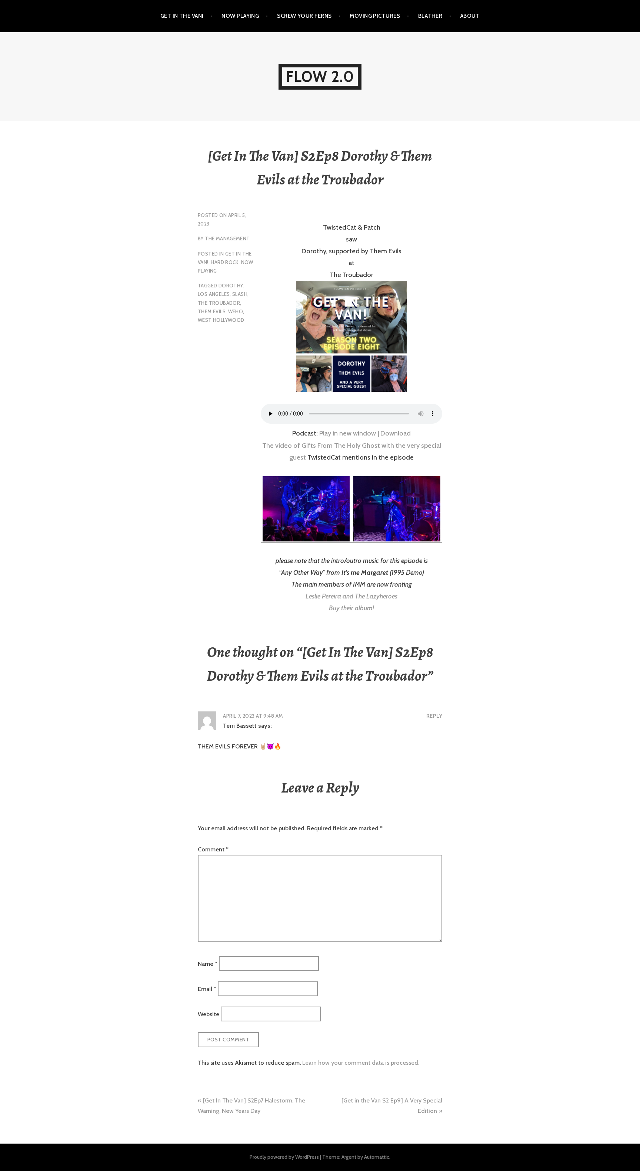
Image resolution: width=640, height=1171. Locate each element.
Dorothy (231, 285)
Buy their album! (351, 608)
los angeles (214, 294)
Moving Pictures (375, 16)
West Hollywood (221, 320)
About (470, 16)
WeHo (235, 311)
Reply (434, 716)
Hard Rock (225, 262)
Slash (239, 294)
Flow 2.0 (320, 76)
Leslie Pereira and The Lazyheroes (351, 596)
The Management (227, 238)
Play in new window (347, 433)
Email (207, 988)
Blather (430, 16)
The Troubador (219, 303)
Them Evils (212, 311)
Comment (213, 849)
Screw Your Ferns (304, 16)
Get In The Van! (182, 16)
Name (207, 963)
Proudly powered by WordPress (284, 1157)
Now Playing (240, 16)
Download (395, 433)
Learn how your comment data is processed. (360, 1062)
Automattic (376, 1157)
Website (208, 1014)
